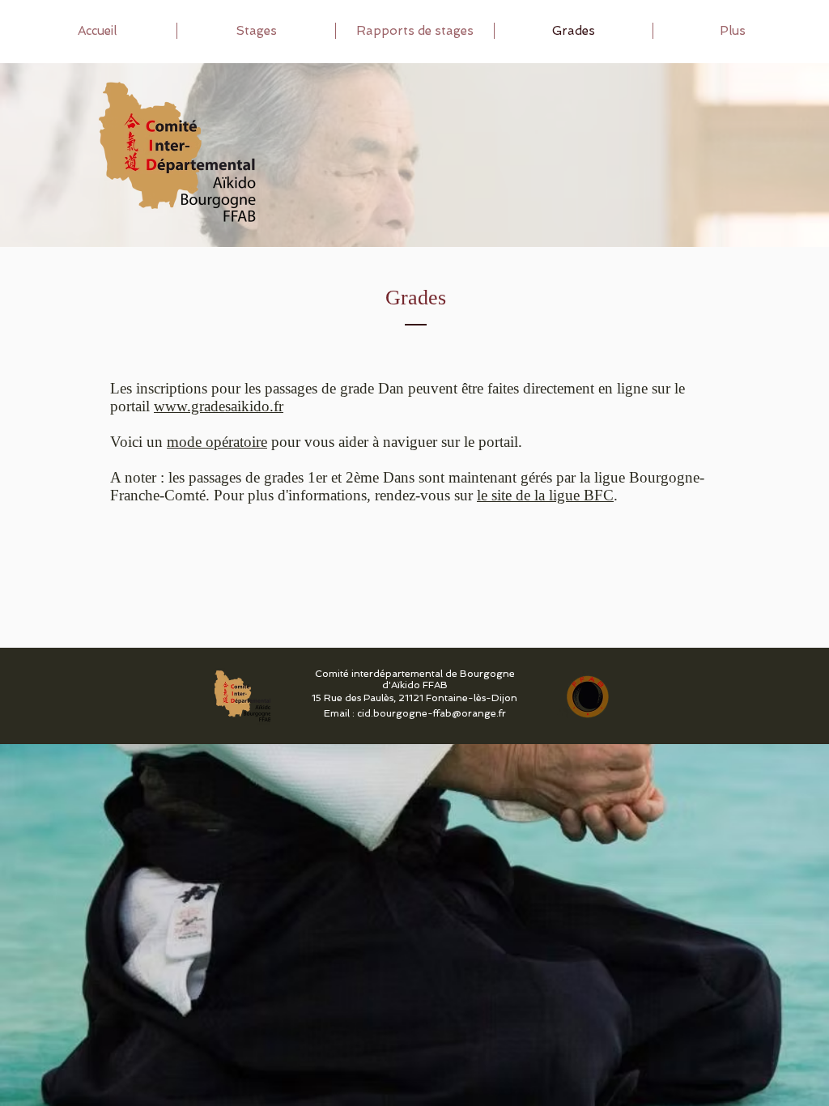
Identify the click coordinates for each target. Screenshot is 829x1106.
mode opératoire (217, 441)
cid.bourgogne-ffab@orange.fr (431, 713)
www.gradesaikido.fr (218, 406)
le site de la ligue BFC (545, 495)
